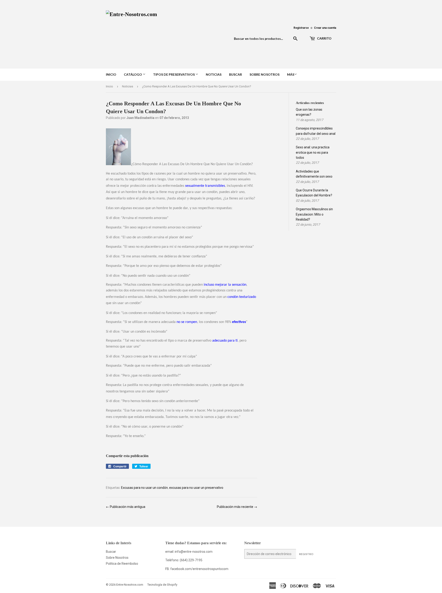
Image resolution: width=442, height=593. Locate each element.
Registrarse (301, 27)
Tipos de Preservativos (174, 74)
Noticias (213, 74)
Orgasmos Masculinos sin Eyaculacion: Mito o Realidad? (314, 214)
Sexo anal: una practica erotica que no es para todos (312, 152)
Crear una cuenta (325, 27)
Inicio (111, 74)
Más (290, 74)
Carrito (324, 38)
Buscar (235, 74)
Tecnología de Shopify (162, 584)
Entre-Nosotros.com (129, 584)
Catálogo (133, 74)
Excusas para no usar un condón (144, 487)
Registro (306, 554)
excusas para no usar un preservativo (196, 487)
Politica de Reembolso (122, 563)
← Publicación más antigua (125, 507)
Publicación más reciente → (237, 507)
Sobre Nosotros (264, 74)
